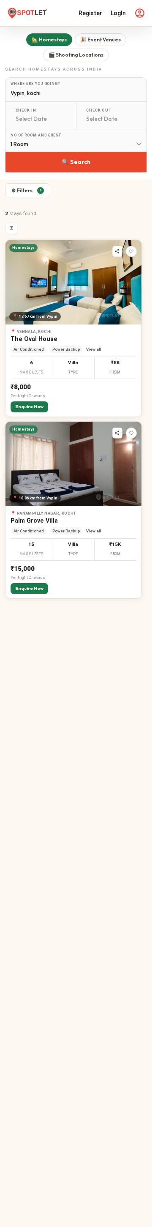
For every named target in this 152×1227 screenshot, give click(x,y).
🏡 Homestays (49, 39)
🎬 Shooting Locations (76, 55)
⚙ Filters (26, 190)
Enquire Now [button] (29, 406)
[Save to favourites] (131, 251)
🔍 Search (76, 162)
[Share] (117, 251)
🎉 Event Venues (100, 39)
